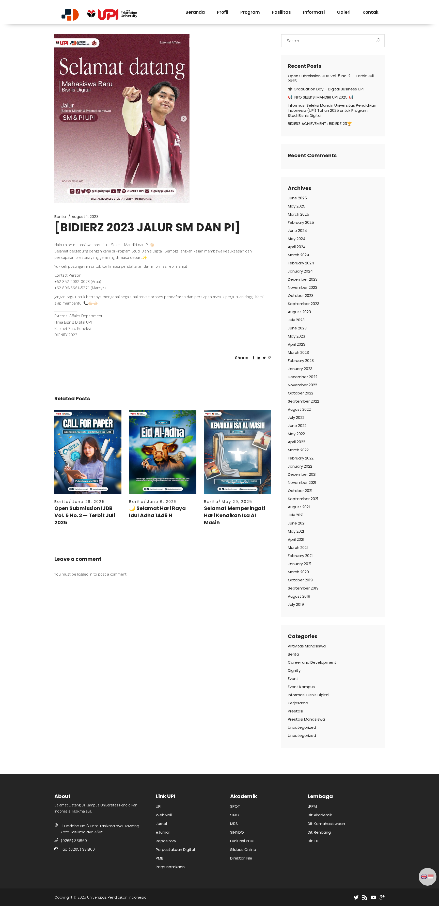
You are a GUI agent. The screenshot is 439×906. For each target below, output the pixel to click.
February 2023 (301, 360)
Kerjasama (298, 703)
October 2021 (300, 490)
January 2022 (300, 466)
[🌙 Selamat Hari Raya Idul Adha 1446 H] (162, 452)
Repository (166, 841)
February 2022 (300, 458)
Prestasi (295, 711)
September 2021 (303, 498)
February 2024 (301, 263)
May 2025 (296, 206)
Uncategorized (302, 727)
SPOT (235, 806)
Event (293, 678)
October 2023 (300, 295)
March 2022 (298, 450)
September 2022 (303, 401)
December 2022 (302, 376)
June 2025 (297, 198)
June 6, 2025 (162, 501)
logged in (84, 574)
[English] (424, 876)
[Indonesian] (431, 876)
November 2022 (302, 385)
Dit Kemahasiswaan (326, 823)
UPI (158, 806)
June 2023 (297, 328)
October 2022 (300, 393)
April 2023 (296, 344)
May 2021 (296, 531)
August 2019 (299, 596)
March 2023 (298, 352)
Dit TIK (313, 841)
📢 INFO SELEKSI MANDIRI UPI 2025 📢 (320, 97)
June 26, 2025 (88, 501)
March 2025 (298, 214)
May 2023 (296, 336)
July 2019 (296, 604)
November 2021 (302, 482)
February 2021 (300, 555)
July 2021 (296, 515)
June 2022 (297, 425)
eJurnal (162, 832)
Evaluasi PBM (242, 841)
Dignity (294, 670)
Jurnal (161, 823)
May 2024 (296, 238)
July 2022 (296, 417)
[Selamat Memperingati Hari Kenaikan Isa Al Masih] (237, 452)
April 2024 (297, 246)
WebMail (164, 815)
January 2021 (299, 563)
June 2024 (297, 230)
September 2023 (303, 303)
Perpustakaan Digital (175, 849)
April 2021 (296, 539)
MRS (234, 823)
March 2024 (298, 255)
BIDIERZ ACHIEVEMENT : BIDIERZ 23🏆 (320, 123)
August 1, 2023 (85, 216)
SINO (234, 815)
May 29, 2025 (237, 501)
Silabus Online (243, 849)
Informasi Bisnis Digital (308, 694)
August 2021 (299, 507)
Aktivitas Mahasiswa (307, 646)
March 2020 (298, 572)
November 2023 (302, 287)
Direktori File (241, 858)
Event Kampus (301, 686)
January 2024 (300, 271)
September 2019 (303, 588)
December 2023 (303, 279)
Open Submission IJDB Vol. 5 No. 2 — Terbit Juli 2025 (84, 515)
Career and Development (312, 662)
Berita (60, 216)
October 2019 (300, 580)
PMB (159, 858)
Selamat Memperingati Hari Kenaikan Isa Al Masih (234, 515)
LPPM (312, 806)
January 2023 (300, 368)
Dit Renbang (319, 832)
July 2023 (296, 320)
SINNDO (237, 832)
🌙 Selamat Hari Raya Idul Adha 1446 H (157, 512)
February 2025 (301, 222)
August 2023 (299, 311)
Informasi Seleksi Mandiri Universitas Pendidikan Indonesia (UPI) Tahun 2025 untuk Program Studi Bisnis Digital (332, 110)
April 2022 (296, 441)
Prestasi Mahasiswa (306, 719)
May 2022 (296, 433)
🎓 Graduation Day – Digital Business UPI (326, 89)
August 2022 (299, 409)
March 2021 (298, 547)
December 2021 (302, 474)
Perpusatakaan (170, 866)
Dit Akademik (320, 815)
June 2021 (297, 523)
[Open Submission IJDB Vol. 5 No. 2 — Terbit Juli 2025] (87, 452)
